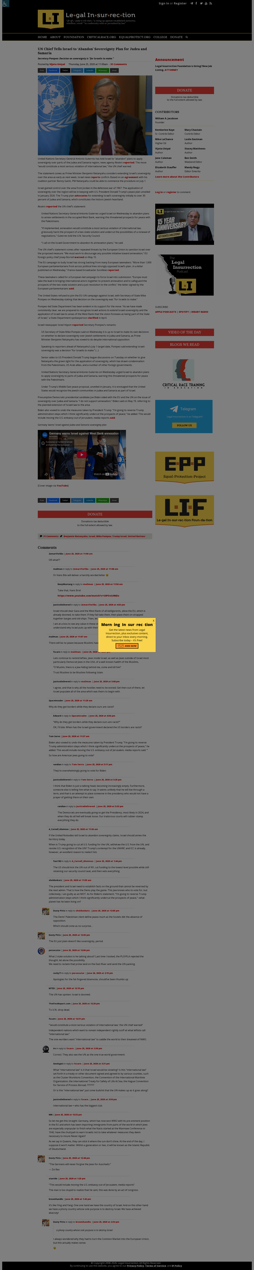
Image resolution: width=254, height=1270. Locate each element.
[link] (127, 620)
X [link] (153, 620)
